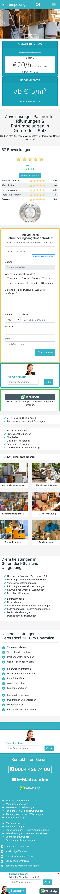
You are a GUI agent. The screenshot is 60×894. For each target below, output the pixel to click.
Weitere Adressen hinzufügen (44, 256)
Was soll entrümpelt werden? (20, 274)
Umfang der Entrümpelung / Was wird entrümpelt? (25, 291)
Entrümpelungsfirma (21, 4)
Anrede (8, 314)
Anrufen (18, 891)
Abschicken (45, 352)
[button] (4, 23)
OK (48, 382)
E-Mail (8, 338)
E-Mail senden (32, 779)
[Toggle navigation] (54, 4)
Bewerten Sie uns (30, 175)
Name (25, 314)
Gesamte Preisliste (30, 101)
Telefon (9, 326)
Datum (8, 261)
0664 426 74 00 (32, 769)
